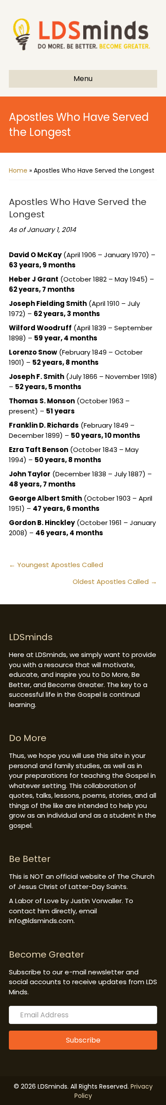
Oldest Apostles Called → (115, 581)
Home (18, 170)
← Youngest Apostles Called (56, 564)
